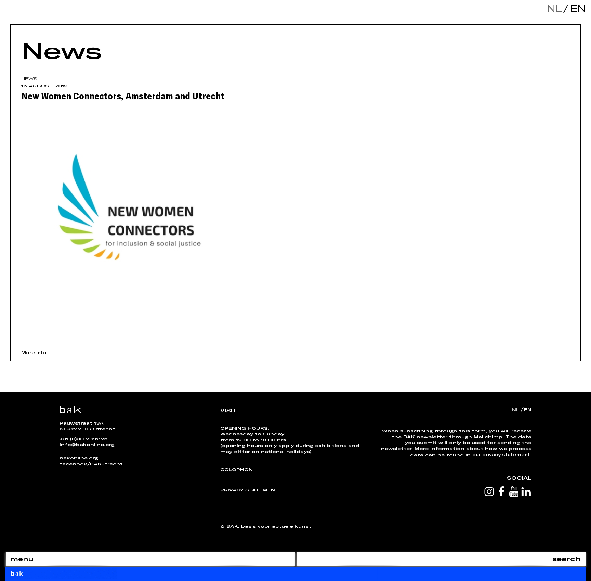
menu (22, 559)
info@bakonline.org (87, 444)
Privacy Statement (249, 489)
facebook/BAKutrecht (91, 463)
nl (554, 8)
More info (34, 352)
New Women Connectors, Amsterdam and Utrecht (122, 95)
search (566, 559)
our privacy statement (501, 454)
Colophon (236, 469)
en (576, 8)
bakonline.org (79, 457)
